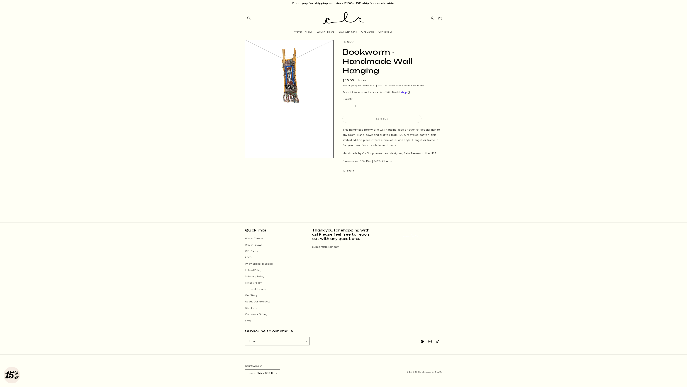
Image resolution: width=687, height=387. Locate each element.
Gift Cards (251, 251)
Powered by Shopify (432, 372)
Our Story (251, 295)
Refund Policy (253, 270)
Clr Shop (419, 372)
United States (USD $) (261, 373)
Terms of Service (255, 289)
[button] (249, 18)
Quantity (347, 99)
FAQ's (248, 257)
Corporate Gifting (256, 314)
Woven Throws (254, 238)
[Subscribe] (305, 341)
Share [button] (350, 170)
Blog (248, 320)
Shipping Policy (254, 276)
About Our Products (257, 301)
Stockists (251, 308)
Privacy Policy (253, 282)
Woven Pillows (253, 245)
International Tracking (259, 263)
